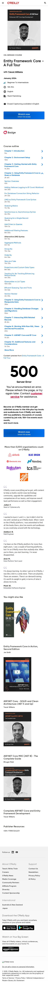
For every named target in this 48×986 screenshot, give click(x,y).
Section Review (10, 295)
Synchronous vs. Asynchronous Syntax (20, 213)
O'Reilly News (7, 875)
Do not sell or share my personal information (18, 967)
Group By (8, 250)
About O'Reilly (9, 864)
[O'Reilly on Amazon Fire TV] (10, 951)
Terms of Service (8, 978)
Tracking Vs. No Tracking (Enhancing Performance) (19, 276)
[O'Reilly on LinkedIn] (13, 852)
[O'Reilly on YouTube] (17, 852)
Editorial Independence (35, 978)
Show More (9, 350)
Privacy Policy (34, 875)
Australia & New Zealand (12, 905)
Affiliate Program (9, 886)
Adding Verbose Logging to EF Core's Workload (24, 188)
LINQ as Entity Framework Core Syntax (20, 201)
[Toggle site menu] (3, 3)
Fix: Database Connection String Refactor (21, 195)
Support (33, 864)
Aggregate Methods (12, 244)
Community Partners (10, 882)
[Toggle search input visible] (45, 3)
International (8, 900)
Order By (8, 256)
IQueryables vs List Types (14, 283)
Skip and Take (10, 262)
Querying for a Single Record (16, 219)
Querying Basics (11, 207)
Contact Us (33, 868)
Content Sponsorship (11, 893)
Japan (5, 908)
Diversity (5, 889)
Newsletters (33, 872)
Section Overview (11, 182)
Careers (5, 872)
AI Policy (32, 879)
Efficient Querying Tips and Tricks (18, 289)
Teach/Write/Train (10, 868)
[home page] (13, 3)
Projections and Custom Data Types (19, 269)
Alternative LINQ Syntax (14, 238)
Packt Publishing (14, 96)
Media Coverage (9, 879)
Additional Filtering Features (16, 232)
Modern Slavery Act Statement (13, 980)
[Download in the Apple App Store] (9, 929)
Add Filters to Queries (13, 225)
